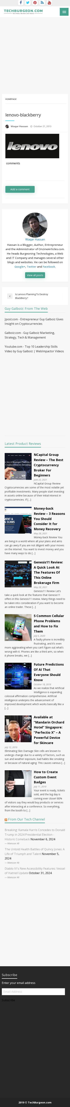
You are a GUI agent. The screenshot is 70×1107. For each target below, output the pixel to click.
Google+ (20, 266)
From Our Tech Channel (26, 819)
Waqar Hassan (20, 126)
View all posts (35, 275)
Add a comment (20, 189)
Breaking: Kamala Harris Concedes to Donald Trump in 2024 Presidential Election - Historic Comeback (35, 834)
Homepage (11, 99)
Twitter (31, 266)
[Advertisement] (35, 54)
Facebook (49, 266)
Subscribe (8, 1000)
